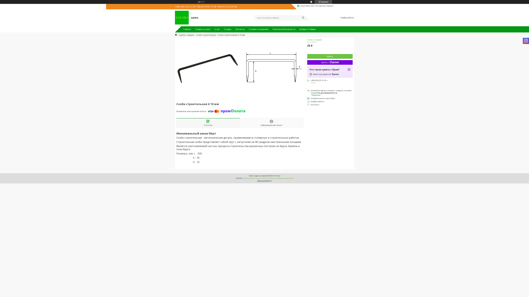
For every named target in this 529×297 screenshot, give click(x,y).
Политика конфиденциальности (280, 178)
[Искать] (303, 17)
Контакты (240, 29)
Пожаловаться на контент (254, 178)
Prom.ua (277, 176)
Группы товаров (186, 35)
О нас (217, 29)
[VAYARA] (182, 17)
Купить (330, 56)
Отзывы (227, 29)
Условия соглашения (258, 29)
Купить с (325, 62)
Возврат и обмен (307, 29)
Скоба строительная (206, 35)
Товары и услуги (202, 29)
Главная (187, 29)
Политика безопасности (283, 29)
